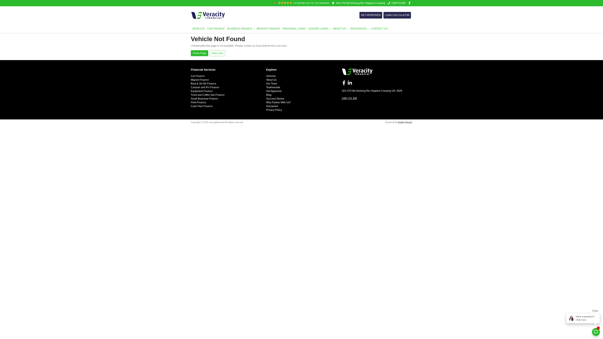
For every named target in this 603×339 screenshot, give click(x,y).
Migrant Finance (200, 79)
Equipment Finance (202, 91)
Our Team (271, 83)
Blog (268, 95)
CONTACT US (379, 28)
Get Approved (273, 91)
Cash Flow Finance (202, 106)
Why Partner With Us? (278, 102)
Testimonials (273, 87)
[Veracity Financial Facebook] (410, 3)
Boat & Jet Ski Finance (203, 83)
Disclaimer (272, 106)
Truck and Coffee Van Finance (208, 95)
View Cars (217, 53)
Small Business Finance (204, 98)
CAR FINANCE (216, 28)
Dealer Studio (405, 122)
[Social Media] (345, 83)
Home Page (199, 53)
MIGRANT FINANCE (268, 28)
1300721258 (398, 3)
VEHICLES (198, 28)
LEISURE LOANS (318, 28)
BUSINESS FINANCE (239, 28)
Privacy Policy (274, 110)
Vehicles (271, 76)
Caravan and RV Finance (205, 87)
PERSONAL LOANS (294, 28)
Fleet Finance (198, 102)
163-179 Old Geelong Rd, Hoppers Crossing (360, 3)
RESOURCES (358, 28)
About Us (271, 79)
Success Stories (275, 98)
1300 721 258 (349, 98)
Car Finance (198, 76)
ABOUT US (339, 28)
